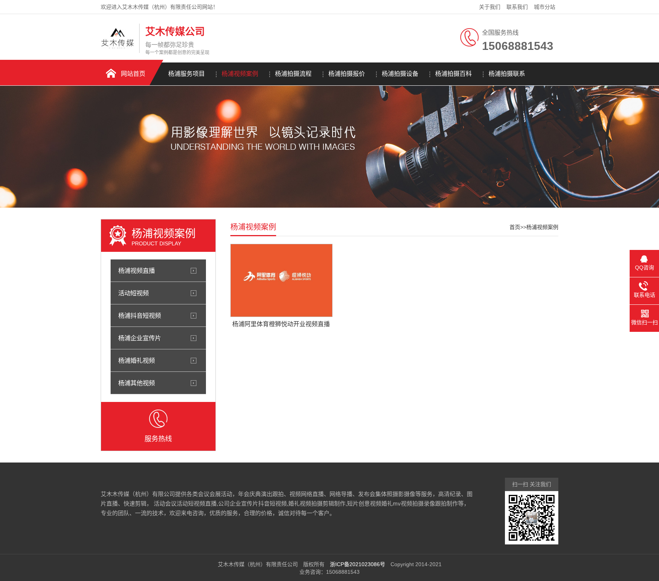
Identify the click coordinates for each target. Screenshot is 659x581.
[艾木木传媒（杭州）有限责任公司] (118, 47)
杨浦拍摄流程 (293, 73)
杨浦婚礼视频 (136, 360)
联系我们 (517, 7)
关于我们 (489, 7)
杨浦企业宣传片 (139, 338)
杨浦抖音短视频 (139, 315)
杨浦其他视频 (136, 382)
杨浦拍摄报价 (346, 73)
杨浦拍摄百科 (453, 73)
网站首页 (133, 73)
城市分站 (544, 7)
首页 (515, 227)
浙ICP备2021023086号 (357, 564)
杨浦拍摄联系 (507, 73)
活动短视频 (133, 293)
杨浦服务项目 (186, 73)
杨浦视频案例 (240, 73)
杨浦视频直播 (136, 270)
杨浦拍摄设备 (400, 73)
